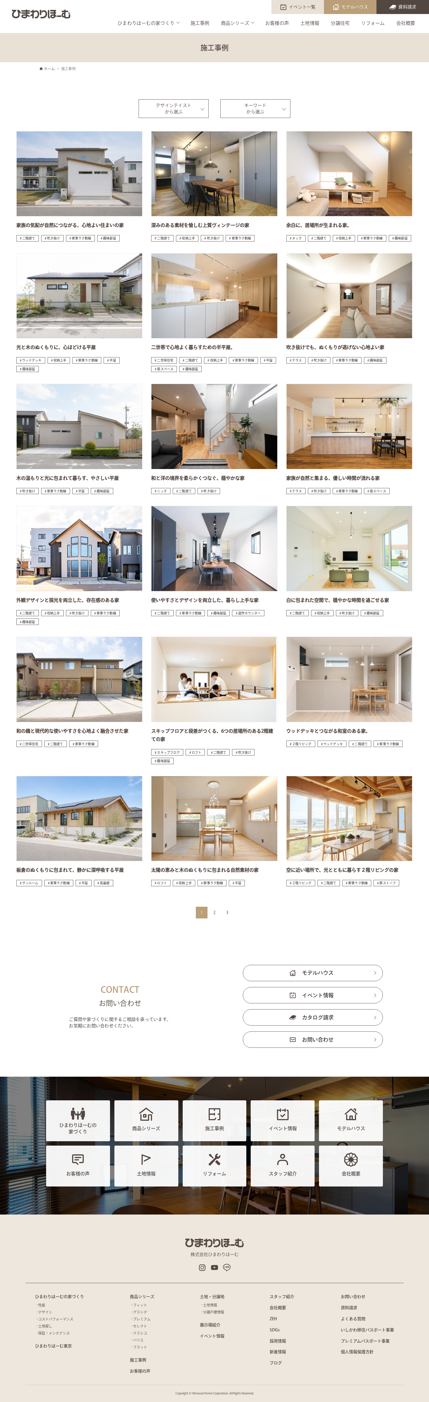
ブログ (276, 1363)
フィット (140, 1305)
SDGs (275, 1330)
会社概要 (405, 23)
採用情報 (278, 1341)
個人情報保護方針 (357, 1352)
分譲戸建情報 (213, 1312)
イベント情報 (318, 995)
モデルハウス (354, 7)
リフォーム (373, 23)
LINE (227, 1268)
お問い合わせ (318, 1039)
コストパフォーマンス (55, 1319)
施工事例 (200, 23)
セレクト (140, 1326)
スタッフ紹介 (282, 1297)
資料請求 (407, 7)
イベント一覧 (302, 7)
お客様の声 (277, 23)
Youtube (214, 1268)
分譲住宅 (340, 23)
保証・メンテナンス (54, 1333)
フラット (140, 1347)
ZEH (273, 1319)
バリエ (138, 1340)
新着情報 (278, 1352)
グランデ (140, 1312)
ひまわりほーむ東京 (53, 1346)
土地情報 (309, 23)
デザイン (45, 1312)
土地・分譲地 (212, 1297)
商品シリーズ (235, 23)
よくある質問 (353, 1319)
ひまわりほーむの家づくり (146, 23)
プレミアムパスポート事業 (365, 1341)
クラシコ (140, 1333)
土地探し (45, 1326)
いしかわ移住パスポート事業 (367, 1330)
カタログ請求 (318, 1017)
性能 (41, 1305)
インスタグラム (202, 1268)
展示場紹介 (210, 1325)
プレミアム (142, 1319)
